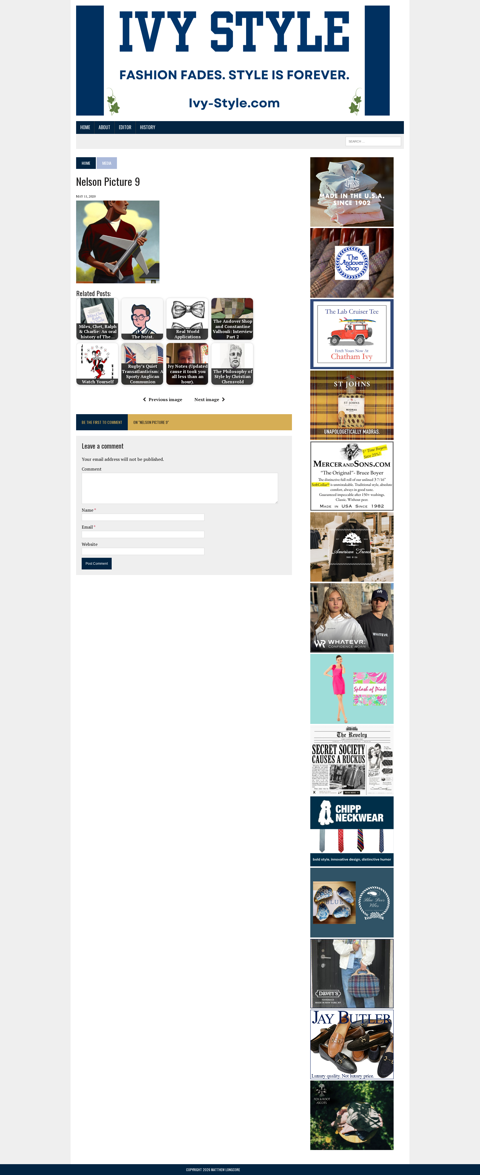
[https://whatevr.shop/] (352, 649)
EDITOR (125, 127)
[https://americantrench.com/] (352, 578)
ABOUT (104, 127)
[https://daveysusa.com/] (352, 1005)
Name (88, 510)
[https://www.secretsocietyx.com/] (352, 791)
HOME (85, 127)
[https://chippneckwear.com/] (352, 862)
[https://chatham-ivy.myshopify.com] (352, 365)
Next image (206, 399)
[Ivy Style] (233, 61)
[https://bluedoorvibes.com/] (352, 934)
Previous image (165, 399)
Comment (92, 469)
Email (88, 527)
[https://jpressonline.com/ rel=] (352, 223)
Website (90, 544)
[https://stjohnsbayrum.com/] (352, 436)
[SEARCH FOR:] (373, 140)
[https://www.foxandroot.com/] (352, 1146)
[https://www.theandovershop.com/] (352, 294)
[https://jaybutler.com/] (352, 1075)
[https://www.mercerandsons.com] (352, 507)
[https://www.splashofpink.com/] (352, 720)
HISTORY (147, 127)
